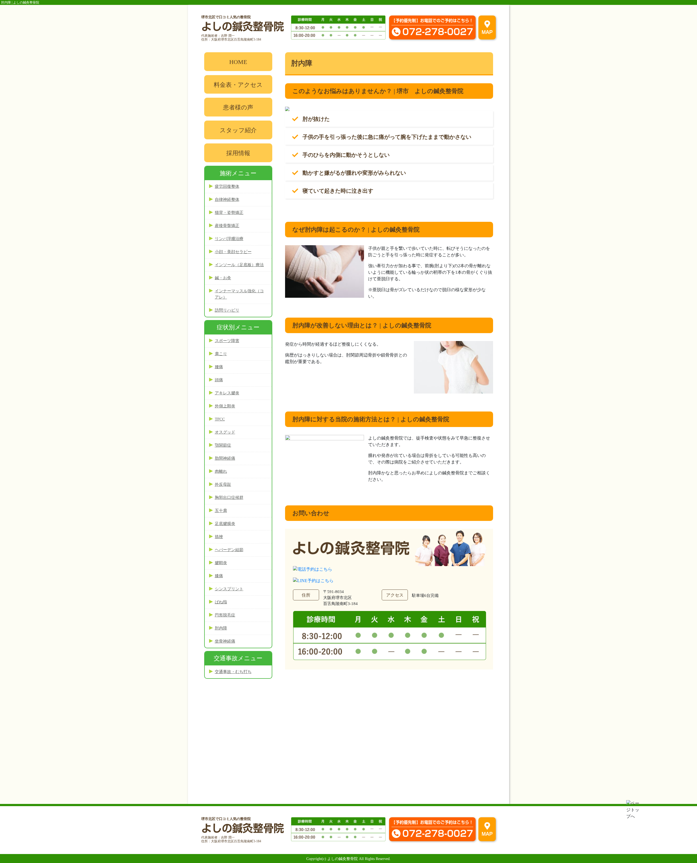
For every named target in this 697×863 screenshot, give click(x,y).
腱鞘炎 (221, 563)
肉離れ (221, 471)
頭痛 (219, 380)
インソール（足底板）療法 (239, 265)
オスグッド (225, 432)
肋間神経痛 (225, 458)
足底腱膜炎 (225, 523)
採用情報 (238, 153)
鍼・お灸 (223, 278)
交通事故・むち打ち (233, 671)
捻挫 (219, 537)
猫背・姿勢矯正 (229, 212)
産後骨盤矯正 (227, 225)
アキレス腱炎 (227, 393)
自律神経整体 (227, 199)
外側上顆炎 (225, 406)
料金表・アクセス (238, 84)
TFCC (220, 419)
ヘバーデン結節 (229, 550)
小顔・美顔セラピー (233, 252)
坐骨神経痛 (225, 641)
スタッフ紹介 (238, 130)
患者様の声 (238, 107)
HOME (238, 62)
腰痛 (219, 367)
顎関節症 (223, 445)
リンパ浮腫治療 (229, 239)
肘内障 (221, 628)
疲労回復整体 (227, 186)
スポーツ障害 (227, 341)
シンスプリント (229, 589)
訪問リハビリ (227, 310)
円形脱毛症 (225, 615)
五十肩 (221, 510)
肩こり (221, 354)
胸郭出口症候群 (229, 497)
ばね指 (221, 602)
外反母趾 (223, 484)
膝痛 (219, 576)
